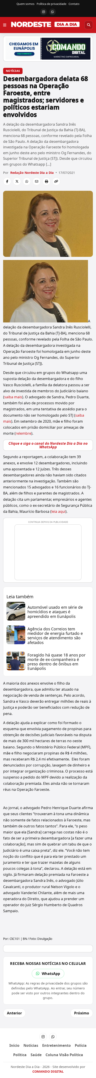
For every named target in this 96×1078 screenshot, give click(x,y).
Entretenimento (56, 1045)
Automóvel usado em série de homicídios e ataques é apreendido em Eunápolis (55, 611)
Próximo (81, 1013)
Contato (74, 4)
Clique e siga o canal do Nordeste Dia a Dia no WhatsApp (48, 445)
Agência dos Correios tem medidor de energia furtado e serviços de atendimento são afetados (55, 635)
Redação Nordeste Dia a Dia (32, 172)
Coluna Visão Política (64, 1054)
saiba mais (13, 397)
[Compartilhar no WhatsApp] (27, 181)
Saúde (36, 1054)
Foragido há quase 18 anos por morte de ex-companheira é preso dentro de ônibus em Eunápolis (56, 661)
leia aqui (58, 511)
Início (14, 1045)
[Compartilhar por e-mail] (37, 181)
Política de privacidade (51, 4)
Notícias (13, 71)
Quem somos (25, 4)
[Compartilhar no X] (17, 181)
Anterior (14, 1013)
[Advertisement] (50, 554)
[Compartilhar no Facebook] (7, 181)
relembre (23, 433)
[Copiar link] (56, 181)
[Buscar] (88, 25)
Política (20, 1054)
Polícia (81, 1045)
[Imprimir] (46, 181)
